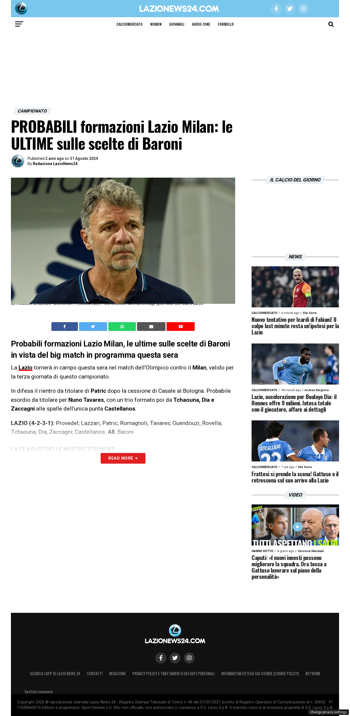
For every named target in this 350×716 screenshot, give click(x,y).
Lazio (26, 367)
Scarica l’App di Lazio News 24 (55, 673)
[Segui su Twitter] (175, 658)
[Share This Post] (122, 326)
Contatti (95, 673)
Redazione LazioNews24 (55, 163)
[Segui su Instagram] (189, 658)
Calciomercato (129, 24)
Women (156, 24)
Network (312, 673)
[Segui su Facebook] (160, 658)
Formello (226, 24)
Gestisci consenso (39, 691)
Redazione (117, 673)
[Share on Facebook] (65, 326)
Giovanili (176, 24)
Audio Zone (201, 24)
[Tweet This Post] (93, 326)
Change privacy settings (328, 712)
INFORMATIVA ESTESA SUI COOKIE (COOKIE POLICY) (260, 673)
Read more (120, 458)
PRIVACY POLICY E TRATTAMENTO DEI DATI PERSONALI (173, 673)
